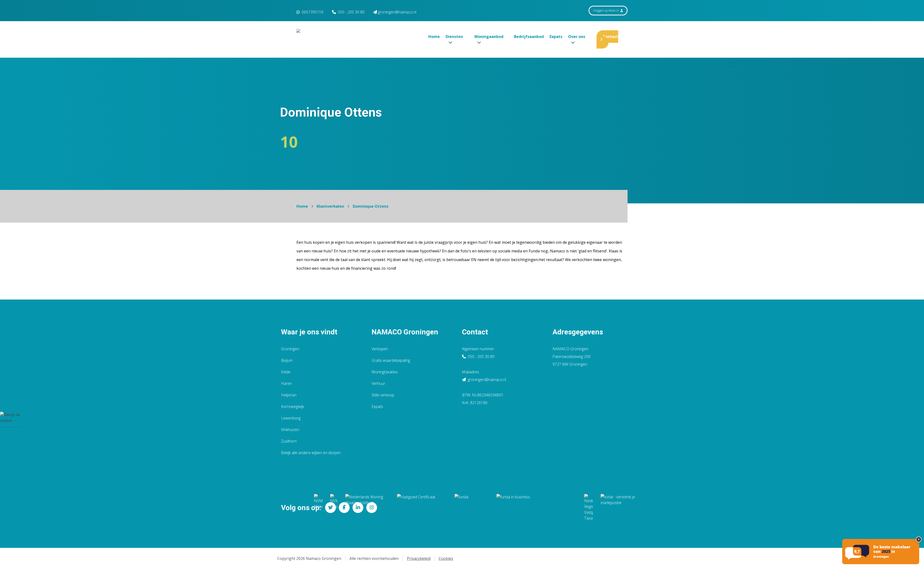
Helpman (288, 395)
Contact (610, 36)
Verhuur (378, 383)
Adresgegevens (577, 332)
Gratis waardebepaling (391, 360)
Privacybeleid (418, 558)
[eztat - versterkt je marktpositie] (618, 507)
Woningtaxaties (385, 372)
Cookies (446, 558)
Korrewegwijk (292, 406)
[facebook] (344, 507)
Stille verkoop (383, 395)
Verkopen (380, 348)
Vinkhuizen (290, 429)
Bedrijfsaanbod (529, 36)
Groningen (290, 348)
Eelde (285, 372)
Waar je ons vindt (309, 332)
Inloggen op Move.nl (606, 10)
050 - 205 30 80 (351, 12)
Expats (556, 36)
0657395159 (312, 12)
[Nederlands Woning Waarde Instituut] (367, 507)
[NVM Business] (334, 507)
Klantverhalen (330, 206)
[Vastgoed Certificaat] (422, 507)
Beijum (287, 360)
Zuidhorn (289, 441)
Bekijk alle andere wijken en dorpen (311, 452)
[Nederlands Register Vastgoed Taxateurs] (588, 507)
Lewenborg (291, 418)
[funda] (472, 507)
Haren (286, 383)
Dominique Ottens (370, 206)
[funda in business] (536, 507)
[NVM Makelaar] (318, 507)
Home (434, 36)
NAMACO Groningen (405, 332)
